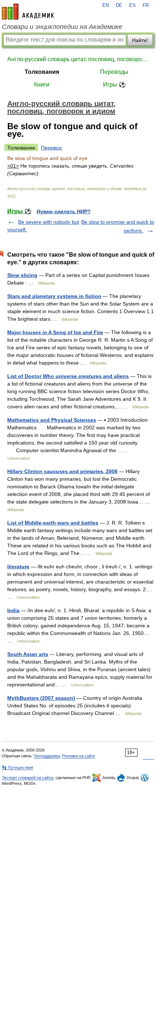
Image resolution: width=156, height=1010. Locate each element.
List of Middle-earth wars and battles (52, 523)
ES (132, 5)
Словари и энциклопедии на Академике (62, 26)
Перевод (51, 148)
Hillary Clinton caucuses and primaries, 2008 (62, 471)
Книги (41, 84)
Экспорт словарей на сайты (27, 777)
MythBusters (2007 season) (41, 698)
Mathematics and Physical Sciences (51, 420)
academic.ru (28, 12)
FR (146, 5)
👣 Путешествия (17, 767)
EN (105, 5)
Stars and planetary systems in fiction (54, 296)
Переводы (114, 72)
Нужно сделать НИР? (64, 211)
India (13, 610)
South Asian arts (27, 654)
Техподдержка (47, 756)
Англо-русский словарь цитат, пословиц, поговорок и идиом (78, 59)
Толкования (42, 72)
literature (18, 566)
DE (119, 5)
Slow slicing (22, 275)
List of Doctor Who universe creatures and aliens (68, 376)
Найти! (140, 40)
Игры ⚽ (114, 84)
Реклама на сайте (78, 756)
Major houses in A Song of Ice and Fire (55, 332)
